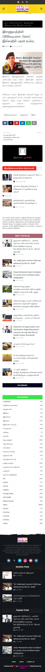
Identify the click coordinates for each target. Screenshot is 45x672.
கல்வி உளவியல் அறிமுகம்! (23, 573)
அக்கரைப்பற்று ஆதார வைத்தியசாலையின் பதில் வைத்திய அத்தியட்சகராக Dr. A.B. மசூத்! (27, 289)
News (33, 115)
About (22, 662)
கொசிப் (22, 436)
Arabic (22, 482)
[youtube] (31, 560)
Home (14, 662)
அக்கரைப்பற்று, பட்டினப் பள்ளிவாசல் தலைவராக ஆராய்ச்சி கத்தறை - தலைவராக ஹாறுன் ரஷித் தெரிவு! (27, 304)
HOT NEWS (22, 497)
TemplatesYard (23, 666)
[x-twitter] (22, 2)
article (22, 486)
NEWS (7, 46)
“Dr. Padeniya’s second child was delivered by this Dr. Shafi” (27, 261)
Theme (22, 668)
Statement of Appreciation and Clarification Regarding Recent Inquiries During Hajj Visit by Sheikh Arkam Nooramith (26, 331)
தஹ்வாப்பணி (22, 455)
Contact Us (30, 662)
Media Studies (22, 501)
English (22, 490)
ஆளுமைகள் (24, 115)
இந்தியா (22, 413)
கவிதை (22, 432)
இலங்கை (22, 421)
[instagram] (26, 2)
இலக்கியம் (22, 417)
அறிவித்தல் (22, 401)
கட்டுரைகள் (22, 428)
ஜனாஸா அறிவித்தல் (22, 475)
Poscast (22, 516)
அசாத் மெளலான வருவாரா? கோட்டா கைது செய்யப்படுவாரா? (27, 176)
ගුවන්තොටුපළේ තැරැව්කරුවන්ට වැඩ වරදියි (26, 597)
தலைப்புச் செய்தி (22, 452)
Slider (22, 523)
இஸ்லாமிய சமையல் (22, 425)
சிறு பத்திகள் (22, 440)
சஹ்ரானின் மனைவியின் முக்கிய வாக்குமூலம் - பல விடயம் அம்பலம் (26, 316)
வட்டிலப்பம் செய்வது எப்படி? (24, 344)
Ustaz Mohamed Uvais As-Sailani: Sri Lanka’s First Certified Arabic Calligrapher (27, 275)
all (22, 479)
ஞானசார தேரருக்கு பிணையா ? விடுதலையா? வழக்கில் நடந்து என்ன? (25, 189)
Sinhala (22, 520)
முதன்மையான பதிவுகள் (22, 467)
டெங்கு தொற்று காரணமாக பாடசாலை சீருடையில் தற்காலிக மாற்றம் (25, 358)
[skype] (20, 560)
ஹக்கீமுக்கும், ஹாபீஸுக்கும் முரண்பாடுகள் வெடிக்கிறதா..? (25, 201)
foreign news (22, 493)
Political (22, 512)
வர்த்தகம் (22, 471)
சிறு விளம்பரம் (22, 444)
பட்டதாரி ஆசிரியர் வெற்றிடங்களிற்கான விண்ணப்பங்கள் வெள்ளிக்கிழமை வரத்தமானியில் (27, 372)
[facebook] (18, 2)
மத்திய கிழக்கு (22, 463)
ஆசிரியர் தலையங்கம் (16, 23)
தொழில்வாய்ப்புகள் (22, 459)
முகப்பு (6, 23)
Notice (22, 508)
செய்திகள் (22, 448)
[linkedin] (36, 560)
